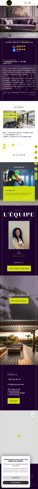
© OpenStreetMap (30, 463)
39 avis (18, 51)
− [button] (32, 415)
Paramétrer (15, 477)
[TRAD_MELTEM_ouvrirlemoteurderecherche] (26, 3)
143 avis (18, 48)
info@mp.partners (16, 384)
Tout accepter (15, 482)
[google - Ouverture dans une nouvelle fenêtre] (36, 147)
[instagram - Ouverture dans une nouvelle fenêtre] (36, 163)
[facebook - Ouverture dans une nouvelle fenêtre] (36, 152)
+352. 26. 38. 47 (14, 379)
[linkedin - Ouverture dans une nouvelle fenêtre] (36, 169)
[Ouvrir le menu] (29, 3)
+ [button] (32, 413)
